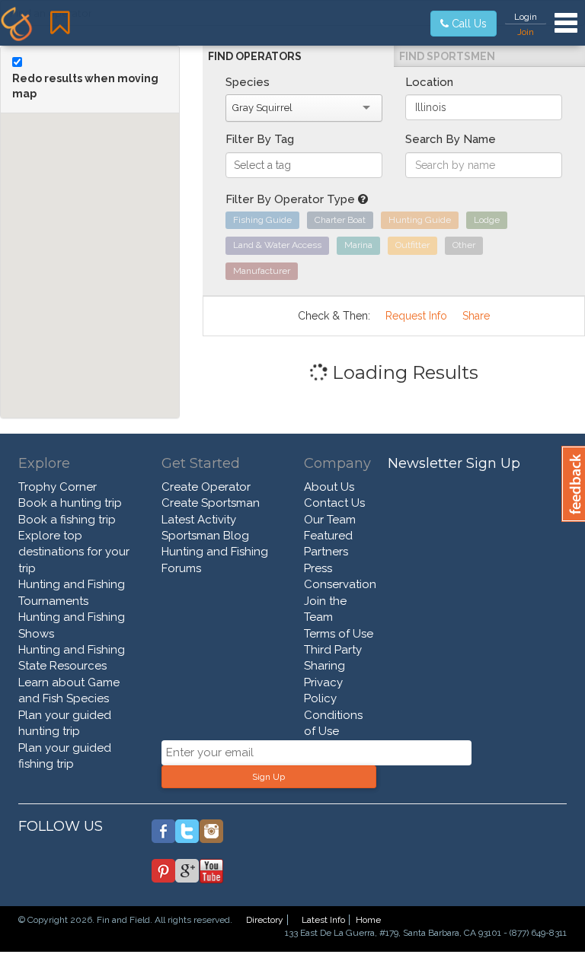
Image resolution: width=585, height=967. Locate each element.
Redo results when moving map (85, 86)
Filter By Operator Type (291, 199)
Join (525, 32)
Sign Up (268, 776)
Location (429, 82)
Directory (264, 920)
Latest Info (323, 920)
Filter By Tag (259, 139)
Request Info (416, 316)
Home (368, 920)
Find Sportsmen (447, 56)
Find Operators (255, 56)
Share (476, 316)
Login (525, 16)
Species (247, 82)
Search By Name (450, 139)
